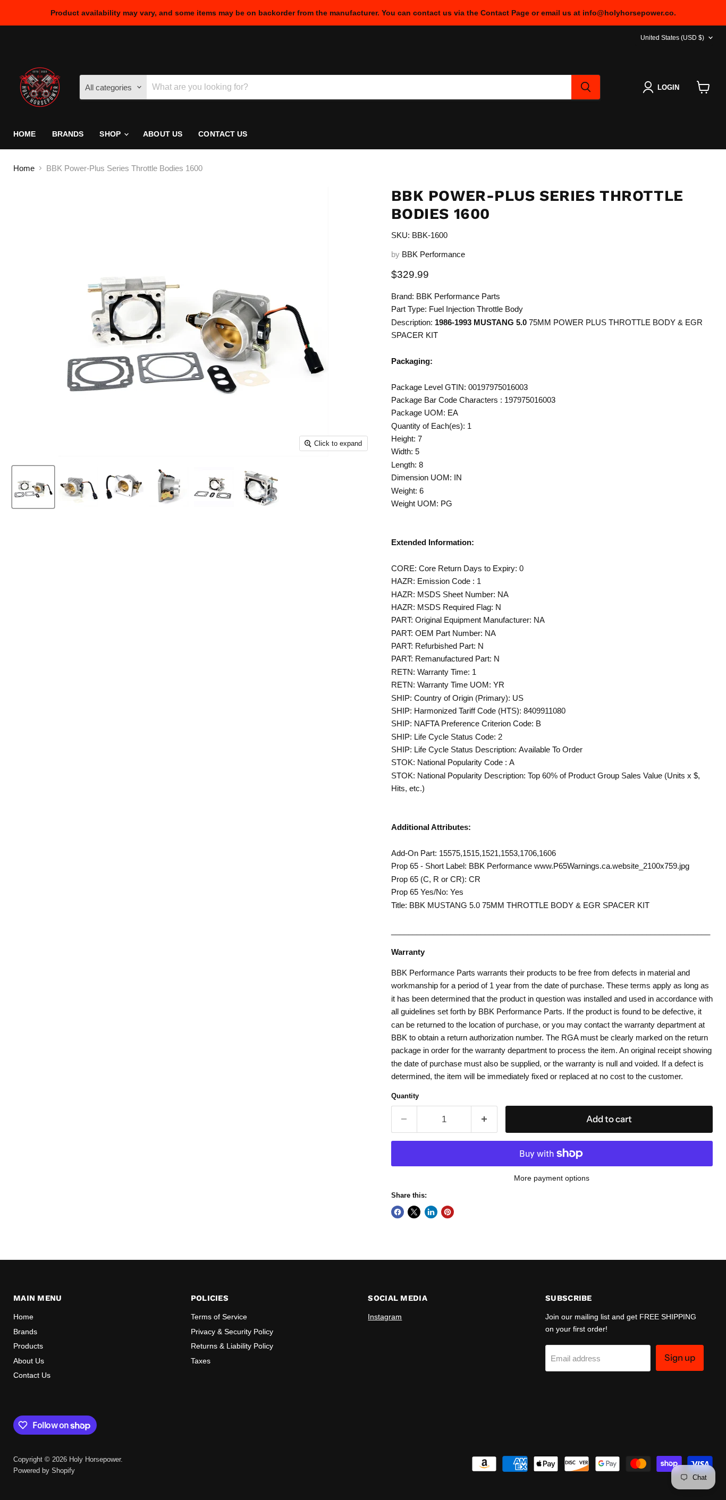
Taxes (200, 1361)
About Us (162, 134)
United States (672, 37)
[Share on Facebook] (397, 1212)
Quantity (405, 1096)
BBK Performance (433, 254)
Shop (111, 134)
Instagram (385, 1316)
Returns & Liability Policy (232, 1346)
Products (28, 1346)
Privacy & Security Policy (232, 1331)
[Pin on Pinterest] (447, 1212)
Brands (68, 134)
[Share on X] (414, 1212)
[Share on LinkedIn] (431, 1212)
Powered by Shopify (44, 1470)
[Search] (585, 87)
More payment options (551, 1178)
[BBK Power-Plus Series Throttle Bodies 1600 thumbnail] (33, 487)
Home (24, 134)
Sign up (679, 1357)
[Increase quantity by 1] (484, 1119)
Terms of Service (219, 1316)
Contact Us (222, 134)
